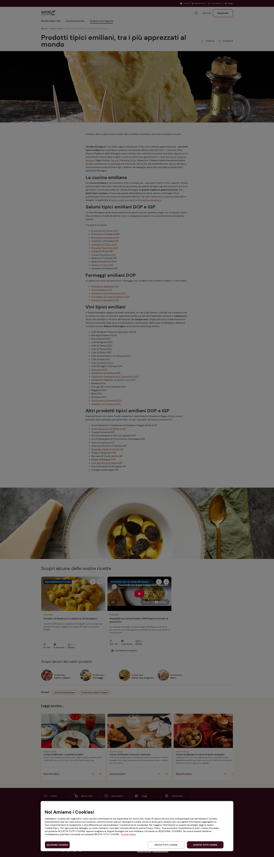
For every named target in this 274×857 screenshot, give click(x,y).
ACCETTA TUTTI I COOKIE (205, 845)
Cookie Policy (128, 834)
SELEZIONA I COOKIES (57, 845)
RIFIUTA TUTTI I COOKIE (166, 845)
